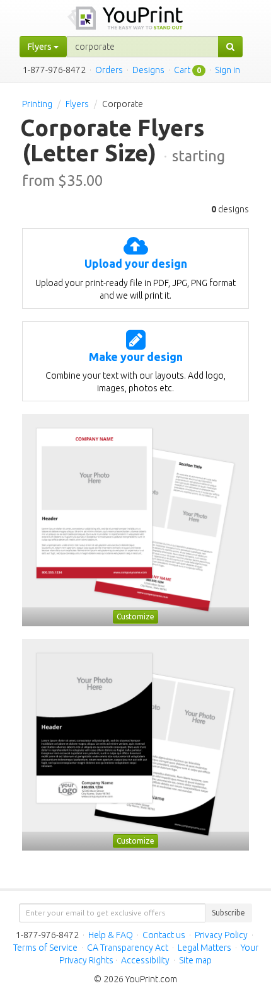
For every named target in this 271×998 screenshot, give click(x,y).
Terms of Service (45, 948)
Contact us (163, 935)
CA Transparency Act (127, 948)
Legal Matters (204, 948)
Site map (195, 960)
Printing (37, 104)
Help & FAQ (110, 935)
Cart (182, 70)
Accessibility (145, 960)
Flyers (77, 104)
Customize (135, 616)
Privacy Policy (221, 935)
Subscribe (228, 913)
